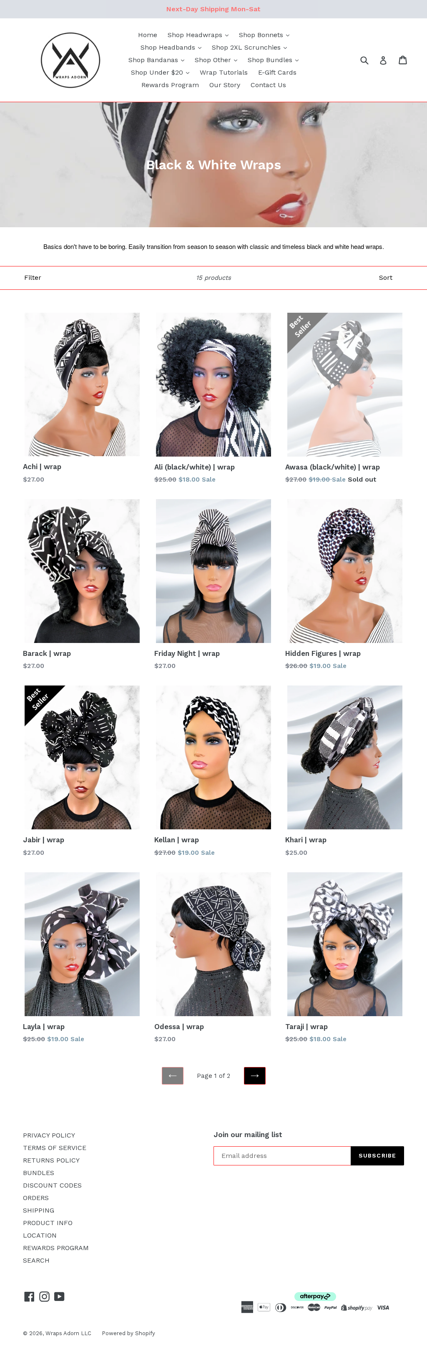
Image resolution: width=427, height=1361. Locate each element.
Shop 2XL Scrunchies (247, 47)
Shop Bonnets (262, 35)
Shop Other (214, 60)
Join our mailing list (248, 1134)
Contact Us (268, 85)
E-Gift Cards (277, 72)
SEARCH (36, 1260)
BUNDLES (38, 1173)
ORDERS (36, 1198)
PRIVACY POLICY (49, 1135)
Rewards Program (170, 85)
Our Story (224, 85)
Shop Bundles (271, 60)
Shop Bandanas (154, 60)
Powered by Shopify (128, 1333)
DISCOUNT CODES (52, 1185)
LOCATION (40, 1235)
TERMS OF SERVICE (54, 1148)
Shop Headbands (169, 47)
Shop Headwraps (196, 35)
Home (147, 35)
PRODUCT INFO (48, 1223)
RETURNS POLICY (51, 1160)
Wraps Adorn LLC (68, 1333)
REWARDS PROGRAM (56, 1248)
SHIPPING (38, 1210)
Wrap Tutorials (224, 72)
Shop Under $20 (158, 72)
